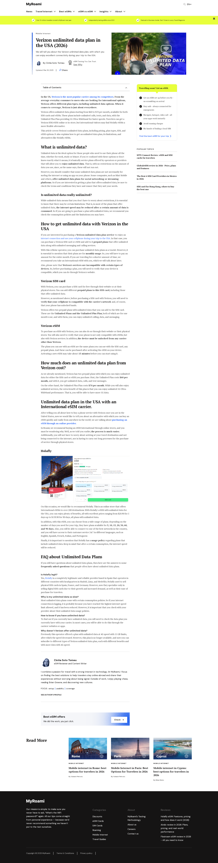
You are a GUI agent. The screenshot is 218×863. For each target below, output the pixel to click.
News (29, 11)
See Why (77, 64)
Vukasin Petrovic (77, 777)
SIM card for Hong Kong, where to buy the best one (155, 188)
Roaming (96, 830)
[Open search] (184, 4)
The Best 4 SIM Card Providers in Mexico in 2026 (157, 177)
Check (117, 719)
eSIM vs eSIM (85, 11)
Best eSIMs (65, 11)
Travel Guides (99, 839)
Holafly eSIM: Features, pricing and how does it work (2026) (175, 818)
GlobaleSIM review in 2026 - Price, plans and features (156, 167)
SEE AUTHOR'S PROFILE (51, 695)
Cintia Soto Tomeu (55, 63)
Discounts (97, 816)
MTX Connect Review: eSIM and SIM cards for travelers (154, 156)
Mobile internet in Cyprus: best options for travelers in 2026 (171, 771)
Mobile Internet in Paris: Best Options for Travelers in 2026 (129, 769)
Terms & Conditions (65, 853)
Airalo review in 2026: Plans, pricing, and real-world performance (174, 828)
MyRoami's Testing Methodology (137, 818)
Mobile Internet (76, 763)
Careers (131, 829)
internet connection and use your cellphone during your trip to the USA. (76, 238)
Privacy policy (86, 853)
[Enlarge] (126, 458)
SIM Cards (97, 825)
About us (132, 824)
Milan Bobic (160, 780)
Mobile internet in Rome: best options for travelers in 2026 (87, 769)
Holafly (49, 578)
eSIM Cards (98, 821)
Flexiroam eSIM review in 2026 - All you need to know (176, 838)
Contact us (133, 833)
